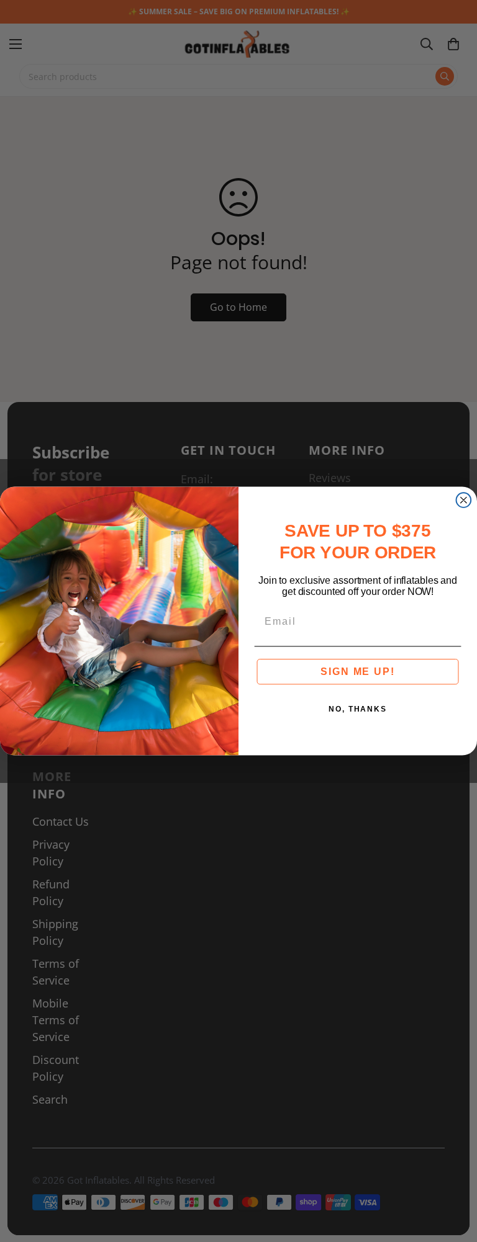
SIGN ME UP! (357, 671)
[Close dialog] (464, 500)
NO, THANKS (358, 709)
